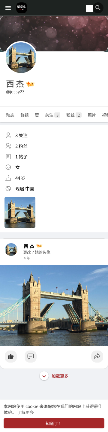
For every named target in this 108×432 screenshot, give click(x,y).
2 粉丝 (21, 146)
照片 (92, 115)
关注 (51, 115)
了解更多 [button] (25, 412)
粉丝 (73, 115)
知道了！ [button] (54, 423)
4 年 (27, 258)
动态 (10, 115)
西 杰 (29, 246)
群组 (24, 115)
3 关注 (21, 135)
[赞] (54, 358)
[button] (98, 7)
